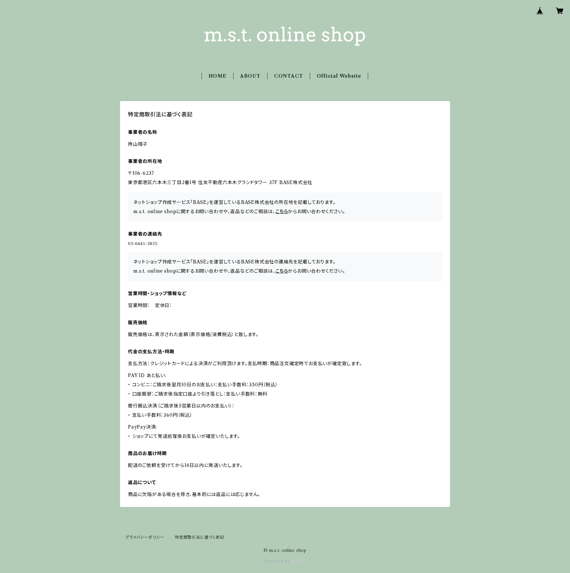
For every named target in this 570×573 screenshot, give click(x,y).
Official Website (339, 76)
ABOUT (250, 76)
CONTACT (288, 76)
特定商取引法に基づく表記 (199, 537)
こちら (281, 211)
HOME (217, 76)
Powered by (278, 560)
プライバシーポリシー (144, 537)
